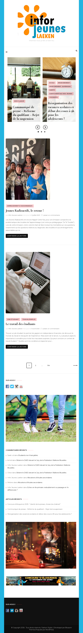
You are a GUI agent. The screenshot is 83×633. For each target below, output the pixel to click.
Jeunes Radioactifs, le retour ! (25, 211)
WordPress (49, 630)
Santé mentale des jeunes (60, 93)
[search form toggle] (76, 50)
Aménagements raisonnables (19, 206)
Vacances (53, 97)
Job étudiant (13, 319)
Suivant (74, 365)
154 (49, 365)
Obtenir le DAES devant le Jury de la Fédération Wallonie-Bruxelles (41, 460)
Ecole (51, 83)
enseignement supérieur (60, 86)
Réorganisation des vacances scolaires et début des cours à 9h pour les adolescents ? (61, 111)
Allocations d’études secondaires (39, 478)
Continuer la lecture (16, 236)
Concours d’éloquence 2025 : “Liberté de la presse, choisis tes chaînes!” (34, 504)
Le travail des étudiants (20, 324)
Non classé (19, 101)
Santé (52, 90)
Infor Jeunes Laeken (15, 215)
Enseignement (64, 83)
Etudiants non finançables (28, 455)
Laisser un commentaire (51, 215)
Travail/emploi (28, 319)
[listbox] (41, 95)
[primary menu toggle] (7, 52)
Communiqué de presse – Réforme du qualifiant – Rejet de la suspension (26, 113)
